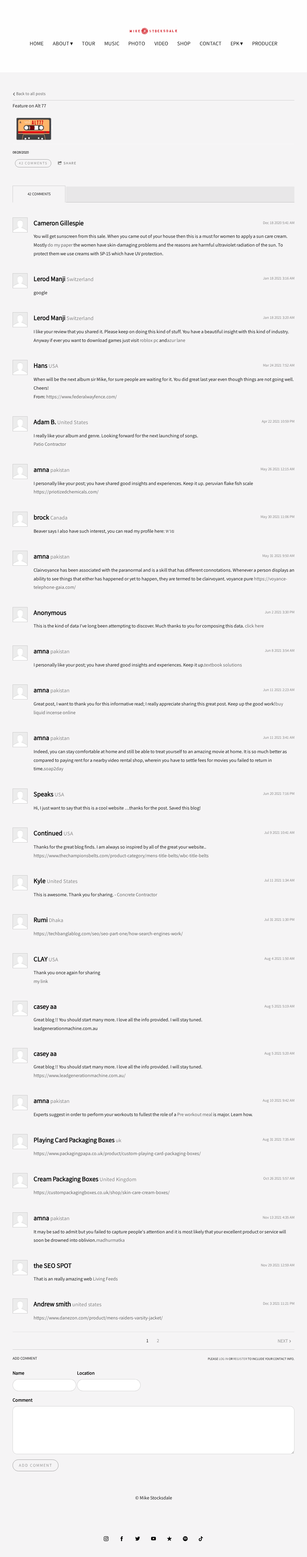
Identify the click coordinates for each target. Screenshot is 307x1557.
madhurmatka (110, 1240)
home (36, 43)
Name (18, 1373)
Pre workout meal (194, 1114)
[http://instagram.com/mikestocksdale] (106, 1538)
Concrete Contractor (137, 894)
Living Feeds (105, 1279)
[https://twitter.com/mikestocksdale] (137, 1538)
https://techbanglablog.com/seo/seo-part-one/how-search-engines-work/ (108, 933)
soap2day (53, 768)
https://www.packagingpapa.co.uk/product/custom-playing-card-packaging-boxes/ (117, 1153)
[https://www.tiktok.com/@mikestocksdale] (200, 1538)
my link (41, 981)
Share (70, 163)
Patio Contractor (50, 444)
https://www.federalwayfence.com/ (81, 397)
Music (111, 43)
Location (86, 1373)
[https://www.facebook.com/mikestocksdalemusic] (121, 1538)
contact (211, 43)
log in (223, 1359)
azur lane (176, 340)
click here (254, 626)
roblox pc (149, 340)
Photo (136, 43)
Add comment (35, 1465)
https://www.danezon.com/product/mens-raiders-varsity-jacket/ (98, 1318)
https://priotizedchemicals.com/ (66, 492)
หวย (169, 531)
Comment (22, 1400)
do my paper (60, 245)
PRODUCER (264, 43)
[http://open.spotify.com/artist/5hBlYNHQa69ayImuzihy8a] (185, 1538)
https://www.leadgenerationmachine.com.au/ (80, 1075)
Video (161, 43)
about (61, 43)
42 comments (33, 163)
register (240, 1359)
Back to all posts (30, 93)
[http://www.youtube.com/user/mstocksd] (153, 1538)
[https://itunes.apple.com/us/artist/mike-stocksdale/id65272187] (169, 1538)
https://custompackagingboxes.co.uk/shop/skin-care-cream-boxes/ (102, 1192)
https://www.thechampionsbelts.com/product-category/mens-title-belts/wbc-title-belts (121, 855)
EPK (235, 43)
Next (283, 1341)
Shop (183, 43)
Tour (88, 43)
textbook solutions (223, 665)
